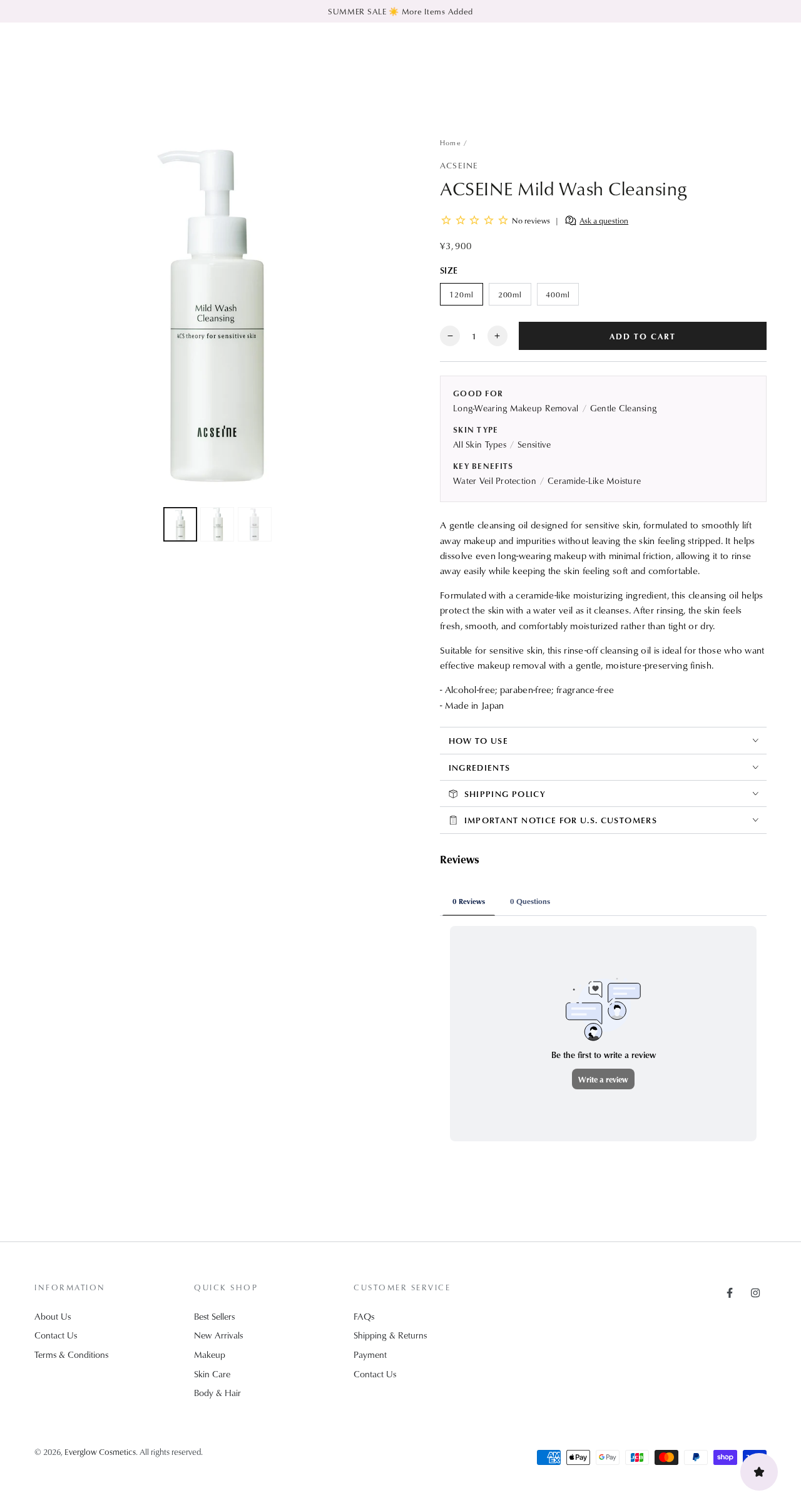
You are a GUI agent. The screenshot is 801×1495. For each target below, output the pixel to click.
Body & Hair (217, 1392)
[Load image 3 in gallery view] (255, 524)
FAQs (364, 1316)
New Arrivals (218, 1335)
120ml (466, 297)
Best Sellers (214, 1316)
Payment (370, 1354)
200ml (514, 297)
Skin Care (212, 1373)
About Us (52, 1316)
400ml (562, 297)
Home (450, 142)
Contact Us (55, 1335)
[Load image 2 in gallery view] (217, 524)
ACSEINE (459, 165)
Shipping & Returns (390, 1335)
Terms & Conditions (71, 1354)
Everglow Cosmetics (100, 1451)
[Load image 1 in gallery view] (180, 524)
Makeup (209, 1354)
